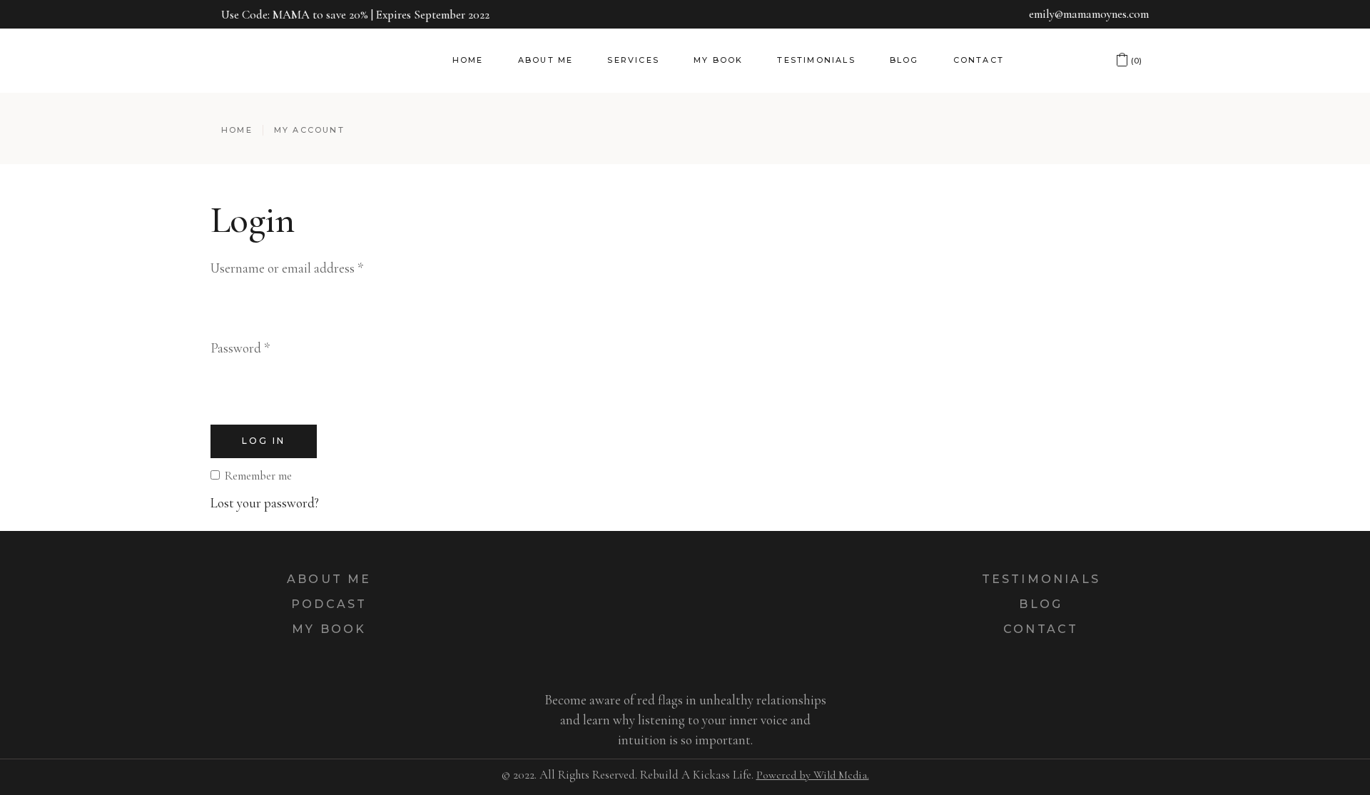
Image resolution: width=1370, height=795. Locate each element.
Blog (1040, 604)
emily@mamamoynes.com (1089, 13)
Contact (1040, 629)
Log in (263, 440)
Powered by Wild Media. (812, 775)
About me (329, 579)
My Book (329, 629)
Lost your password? (264, 503)
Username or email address (286, 268)
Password (240, 348)
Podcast (329, 604)
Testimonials (1041, 579)
